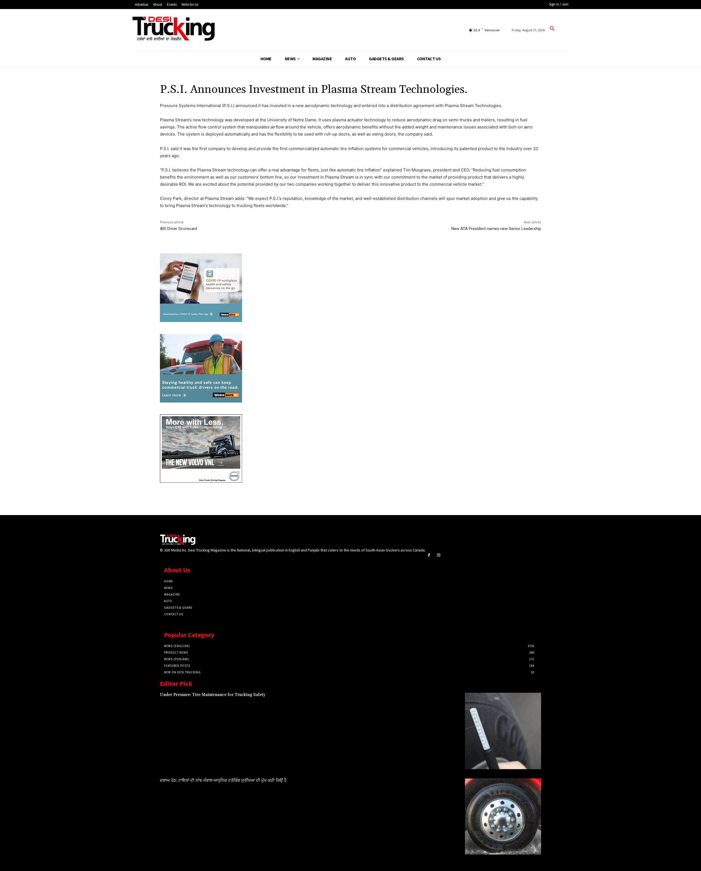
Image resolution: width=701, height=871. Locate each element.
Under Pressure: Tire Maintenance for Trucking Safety (212, 694)
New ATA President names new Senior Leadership (496, 228)
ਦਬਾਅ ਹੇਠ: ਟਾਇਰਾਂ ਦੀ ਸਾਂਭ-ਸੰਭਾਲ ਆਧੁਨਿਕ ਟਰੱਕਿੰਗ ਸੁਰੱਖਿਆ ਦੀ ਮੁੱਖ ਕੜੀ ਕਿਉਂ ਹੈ (223, 780)
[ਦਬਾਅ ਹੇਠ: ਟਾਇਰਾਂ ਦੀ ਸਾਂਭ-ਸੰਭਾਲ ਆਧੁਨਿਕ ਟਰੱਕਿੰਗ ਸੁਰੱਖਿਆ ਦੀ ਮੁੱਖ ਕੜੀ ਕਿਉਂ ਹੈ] (503, 816)
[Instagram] (438, 555)
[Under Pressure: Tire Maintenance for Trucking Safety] (503, 731)
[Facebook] (429, 555)
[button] (552, 28)
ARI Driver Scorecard (178, 228)
